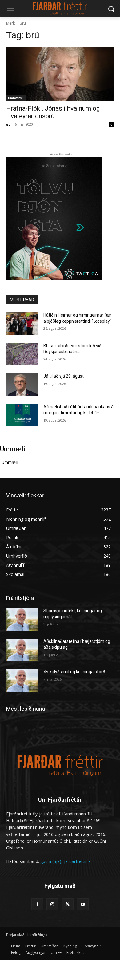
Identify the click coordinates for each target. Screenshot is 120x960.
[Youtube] (83, 904)
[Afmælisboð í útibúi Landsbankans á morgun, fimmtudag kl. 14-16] (22, 415)
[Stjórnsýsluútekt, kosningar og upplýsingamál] (22, 619)
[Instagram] (52, 904)
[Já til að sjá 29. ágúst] (22, 384)
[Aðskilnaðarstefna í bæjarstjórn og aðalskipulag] (22, 650)
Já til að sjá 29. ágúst (63, 376)
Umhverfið (16, 98)
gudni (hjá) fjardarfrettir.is (65, 861)
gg (8, 124)
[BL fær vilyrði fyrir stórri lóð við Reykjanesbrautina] (22, 354)
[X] (68, 904)
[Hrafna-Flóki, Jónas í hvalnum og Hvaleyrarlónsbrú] (60, 74)
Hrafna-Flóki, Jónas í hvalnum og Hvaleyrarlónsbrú (53, 112)
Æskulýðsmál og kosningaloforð (74, 671)
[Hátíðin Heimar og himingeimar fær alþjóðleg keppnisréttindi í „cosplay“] (22, 323)
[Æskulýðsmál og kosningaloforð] (22, 680)
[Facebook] (37, 904)
